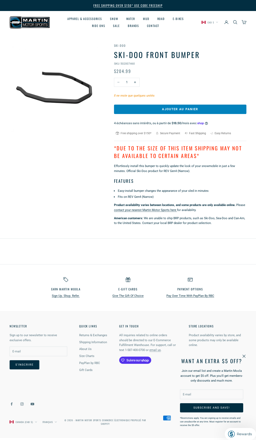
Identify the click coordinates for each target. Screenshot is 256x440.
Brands (133, 25)
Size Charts (86, 356)
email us (155, 350)
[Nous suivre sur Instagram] (22, 404)
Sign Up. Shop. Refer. (66, 296)
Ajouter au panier (180, 109)
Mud (146, 19)
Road (161, 19)
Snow (114, 19)
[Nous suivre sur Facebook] (12, 404)
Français (48, 422)
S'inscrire (24, 364)
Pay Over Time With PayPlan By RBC (190, 296)
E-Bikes (178, 19)
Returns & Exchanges (93, 335)
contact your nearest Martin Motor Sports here (145, 210)
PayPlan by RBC (89, 363)
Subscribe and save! (211, 407)
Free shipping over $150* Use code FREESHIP (128, 5)
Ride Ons (98, 25)
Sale (116, 25)
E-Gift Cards (127, 289)
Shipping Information (93, 342)
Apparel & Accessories (84, 19)
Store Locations (201, 326)
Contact (153, 25)
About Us (85, 349)
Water (130, 19)
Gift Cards (86, 370)
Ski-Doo (120, 45)
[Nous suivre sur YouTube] (32, 404)
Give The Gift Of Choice (128, 296)
